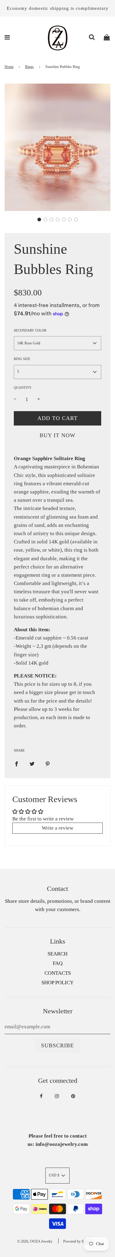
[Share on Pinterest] (47, 763)
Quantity (23, 387)
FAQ (58, 963)
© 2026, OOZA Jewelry (34, 1241)
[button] (39, 219)
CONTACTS (57, 973)
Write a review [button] (57, 828)
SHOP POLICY (57, 982)
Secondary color (30, 330)
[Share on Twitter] (32, 763)
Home (9, 67)
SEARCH (57, 954)
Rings (29, 67)
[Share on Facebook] (16, 763)
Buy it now (57, 435)
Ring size (22, 359)
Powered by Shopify (78, 1241)
